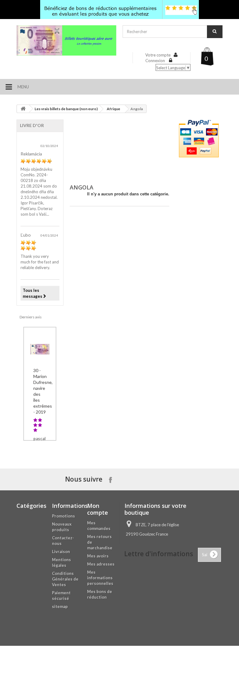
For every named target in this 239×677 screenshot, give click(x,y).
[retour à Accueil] (23, 109)
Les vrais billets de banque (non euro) (66, 108)
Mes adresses (101, 564)
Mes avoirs (98, 555)
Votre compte (158, 54)
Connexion (155, 60)
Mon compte (97, 509)
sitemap (60, 606)
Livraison (61, 551)
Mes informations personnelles (100, 578)
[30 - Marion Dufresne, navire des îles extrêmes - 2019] (39, 348)
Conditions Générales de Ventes (65, 579)
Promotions (63, 515)
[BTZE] (66, 40)
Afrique (113, 108)
